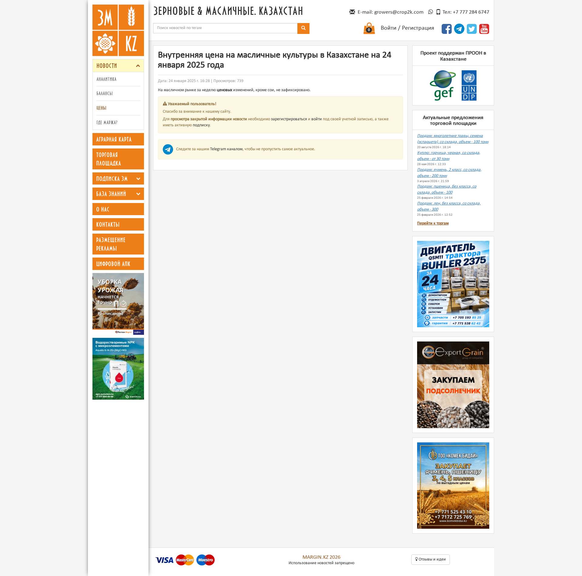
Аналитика (106, 79)
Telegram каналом (226, 149)
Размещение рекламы (110, 244)
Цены (101, 108)
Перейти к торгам (433, 223)
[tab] (118, 65)
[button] (138, 65)
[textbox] (225, 28)
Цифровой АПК (113, 263)
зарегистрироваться (289, 119)
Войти (388, 28)
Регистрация (418, 28)
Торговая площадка (108, 159)
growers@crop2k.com (398, 12)
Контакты (108, 224)
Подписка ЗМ (112, 178)
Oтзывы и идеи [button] (432, 559)
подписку (201, 125)
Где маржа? (106, 122)
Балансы (104, 93)
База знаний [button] (111, 193)
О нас (102, 209)
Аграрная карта (114, 139)
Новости (106, 65)
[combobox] (225, 28)
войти (316, 119)
